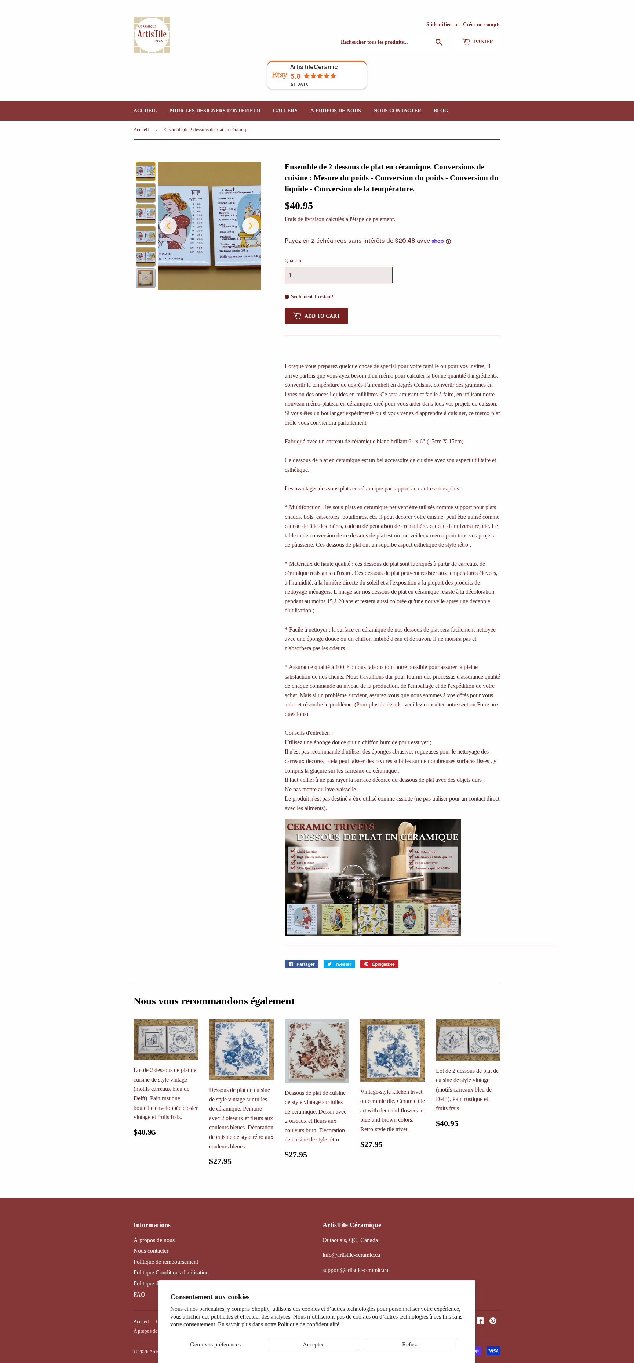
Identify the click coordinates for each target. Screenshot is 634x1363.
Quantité (293, 260)
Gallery (285, 111)
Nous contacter (397, 111)
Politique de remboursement (166, 1262)
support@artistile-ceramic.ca (355, 1270)
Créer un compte (481, 24)
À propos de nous (335, 111)
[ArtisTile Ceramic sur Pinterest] (493, 1322)
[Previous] (168, 226)
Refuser (411, 1344)
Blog (441, 111)
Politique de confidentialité (308, 1324)
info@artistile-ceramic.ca (351, 1255)
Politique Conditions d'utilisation (171, 1272)
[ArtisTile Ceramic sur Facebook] (480, 1322)
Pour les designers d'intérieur (214, 111)
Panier (483, 41)
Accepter (313, 1344)
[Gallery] (197, 226)
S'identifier (438, 24)
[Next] (250, 226)
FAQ (139, 1294)
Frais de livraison (304, 219)
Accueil (145, 111)
